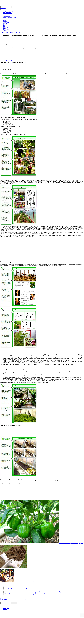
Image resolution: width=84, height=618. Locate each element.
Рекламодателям (6, 608)
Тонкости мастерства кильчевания (10, 56)
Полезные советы (6, 16)
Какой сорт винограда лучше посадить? (11, 54)
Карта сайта (5, 609)
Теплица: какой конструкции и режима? (11, 53)
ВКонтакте (5, 3)
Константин (8, 484)
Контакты (5, 607)
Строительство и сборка (7, 13)
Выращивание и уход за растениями (10, 11)
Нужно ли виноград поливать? (9, 59)
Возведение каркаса (7, 12)
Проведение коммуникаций (6, 22)
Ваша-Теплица (3, 32)
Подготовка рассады (7, 15)
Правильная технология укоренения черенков (12, 55)
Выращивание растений (5, 28)
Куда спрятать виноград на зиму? (9, 60)
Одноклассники (6, 4)
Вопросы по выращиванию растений (10, 17)
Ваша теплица (3, 8)
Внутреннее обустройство (8, 14)
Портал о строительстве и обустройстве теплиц (9, 0)
